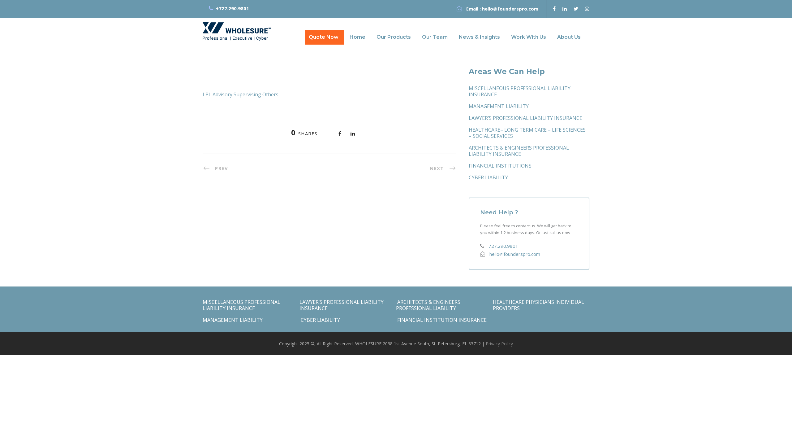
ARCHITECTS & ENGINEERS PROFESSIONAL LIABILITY (428, 305)
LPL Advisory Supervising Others (240, 94)
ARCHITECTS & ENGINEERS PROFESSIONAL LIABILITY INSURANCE (519, 150)
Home (357, 37)
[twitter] (576, 8)
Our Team (435, 37)
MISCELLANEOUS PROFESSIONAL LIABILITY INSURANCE (519, 91)
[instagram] (587, 8)
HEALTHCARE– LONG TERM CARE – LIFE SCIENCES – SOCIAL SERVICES (527, 132)
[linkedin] (564, 8)
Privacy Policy (499, 344)
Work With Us (528, 37)
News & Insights (479, 37)
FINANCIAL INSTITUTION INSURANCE (441, 320)
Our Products (394, 37)
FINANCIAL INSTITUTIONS (500, 165)
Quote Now (323, 37)
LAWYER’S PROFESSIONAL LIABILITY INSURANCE (525, 118)
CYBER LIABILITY (488, 177)
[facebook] (554, 8)
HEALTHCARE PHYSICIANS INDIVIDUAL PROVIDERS (538, 305)
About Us (569, 37)
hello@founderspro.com (510, 9)
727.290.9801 (503, 246)
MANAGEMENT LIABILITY (499, 106)
